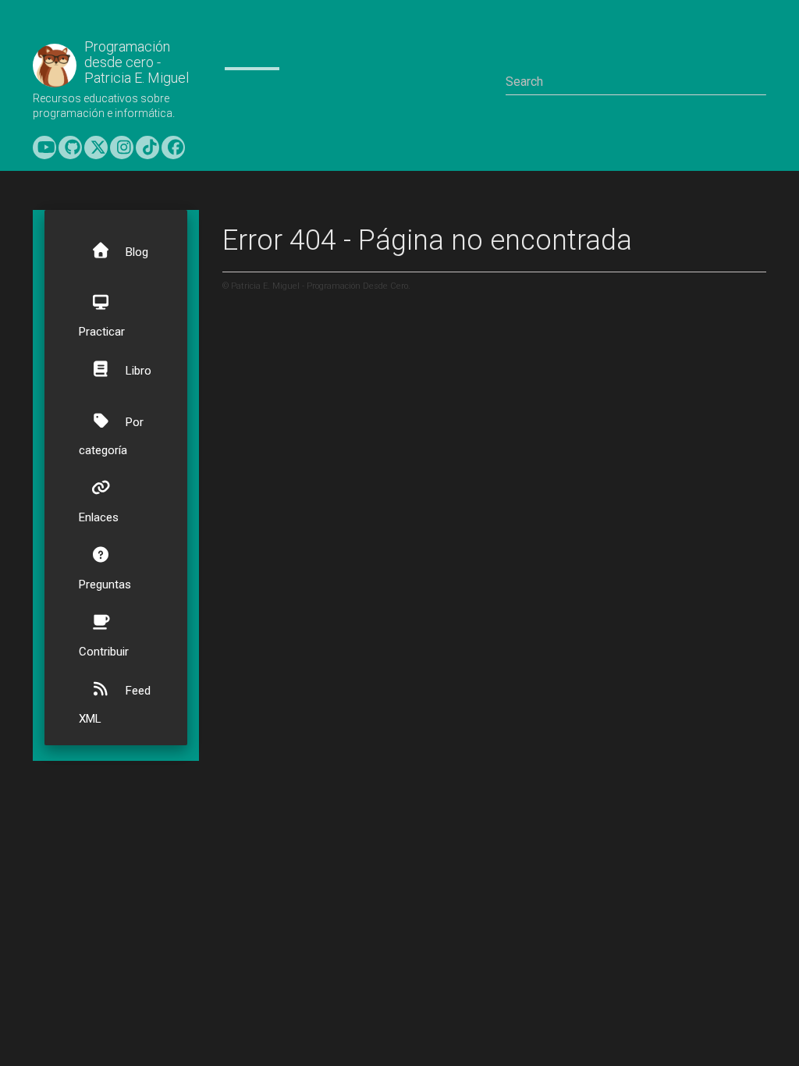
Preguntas (105, 584)
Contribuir (104, 652)
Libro (137, 371)
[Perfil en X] (96, 147)
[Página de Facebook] (173, 147)
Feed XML (115, 705)
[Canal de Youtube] (44, 147)
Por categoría (111, 436)
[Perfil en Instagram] (121, 147)
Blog (135, 252)
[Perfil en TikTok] (147, 147)
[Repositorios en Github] (70, 147)
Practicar (102, 332)
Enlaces (99, 517)
